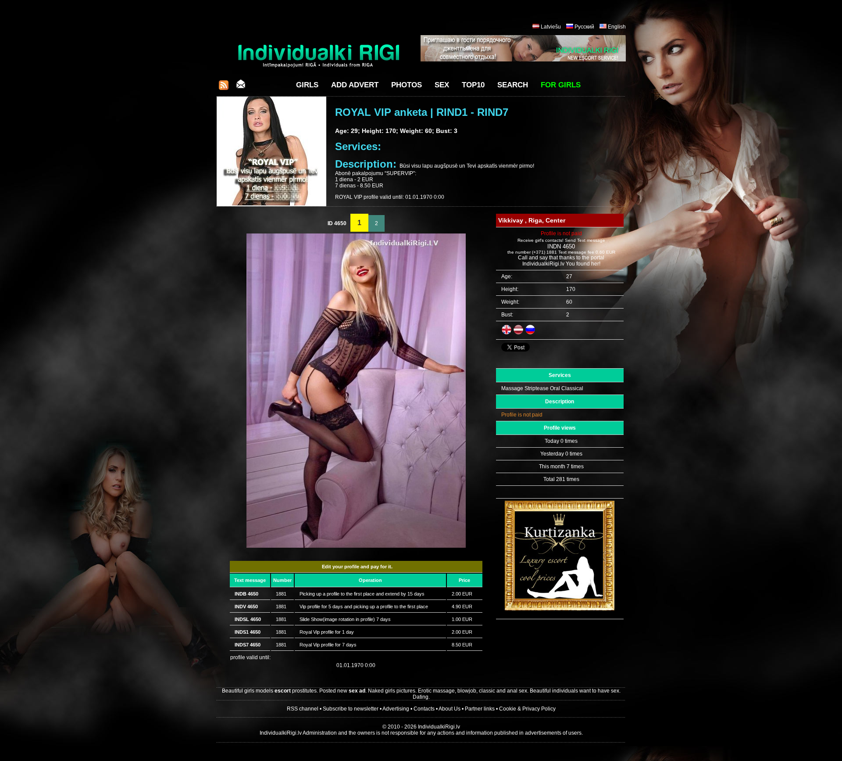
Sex (442, 85)
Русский (584, 27)
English (617, 27)
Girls (307, 85)
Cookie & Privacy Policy (527, 709)
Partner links (480, 709)
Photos (406, 85)
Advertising (395, 709)
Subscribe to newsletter (350, 709)
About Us (449, 709)
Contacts (424, 709)
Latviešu (551, 27)
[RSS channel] (223, 87)
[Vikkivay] (356, 546)
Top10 (473, 85)
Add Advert (354, 85)
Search (512, 85)
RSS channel (302, 709)
